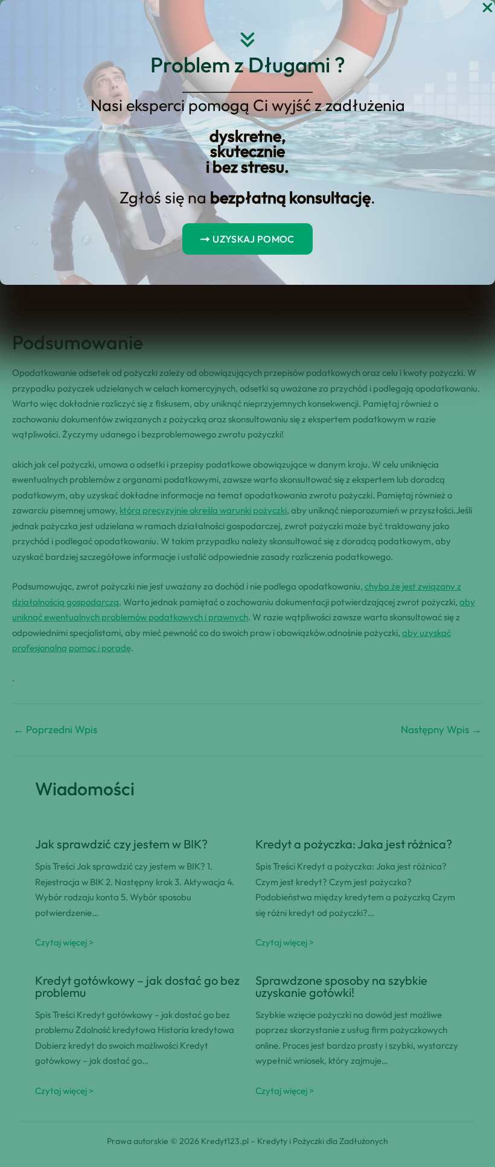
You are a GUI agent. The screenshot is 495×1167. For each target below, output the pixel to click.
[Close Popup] (487, 8)
